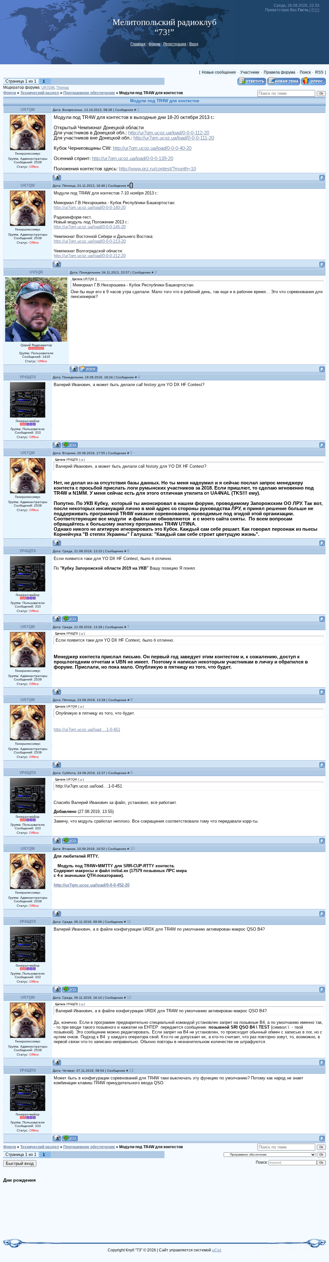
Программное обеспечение (89, 93)
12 (129, 997)
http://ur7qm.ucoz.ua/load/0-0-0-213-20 (90, 241)
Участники (249, 72)
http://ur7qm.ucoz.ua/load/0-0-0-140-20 (90, 207)
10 (132, 848)
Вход (193, 44)
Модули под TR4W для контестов (151, 93)
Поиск (305, 72)
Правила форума (279, 72)
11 (129, 921)
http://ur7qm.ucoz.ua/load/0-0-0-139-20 (132, 158)
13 (131, 1070)
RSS (315, 10)
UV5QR (36, 272)
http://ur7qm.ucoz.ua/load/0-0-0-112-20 (168, 132)
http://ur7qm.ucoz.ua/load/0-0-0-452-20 (91, 885)
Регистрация (174, 44)
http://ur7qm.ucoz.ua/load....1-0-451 (87, 729)
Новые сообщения (219, 72)
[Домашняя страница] (88, 369)
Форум (154, 44)
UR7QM (47, 87)
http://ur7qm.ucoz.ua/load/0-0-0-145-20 (90, 226)
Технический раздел (39, 93)
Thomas (62, 87)
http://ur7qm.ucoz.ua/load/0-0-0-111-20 (173, 137)
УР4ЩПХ (28, 377)
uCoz (216, 1250)
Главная (138, 44)
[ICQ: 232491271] (70, 445)
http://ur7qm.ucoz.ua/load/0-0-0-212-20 (90, 255)
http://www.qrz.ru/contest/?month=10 (157, 168)
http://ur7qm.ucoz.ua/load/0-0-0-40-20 (152, 148)
